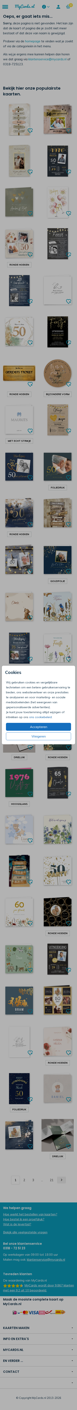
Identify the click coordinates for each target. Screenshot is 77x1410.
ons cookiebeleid (40, 717)
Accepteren (38, 727)
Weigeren (38, 736)
